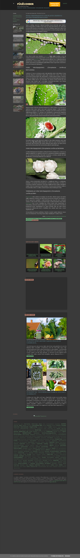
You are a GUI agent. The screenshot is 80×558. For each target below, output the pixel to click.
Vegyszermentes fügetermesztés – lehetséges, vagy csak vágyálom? (59, 255)
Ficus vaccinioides (30, 439)
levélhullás (64, 452)
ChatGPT (45, 428)
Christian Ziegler (50, 428)
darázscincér (24, 430)
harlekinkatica (56, 446)
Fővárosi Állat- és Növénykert (24, 440)
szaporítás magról (63, 460)
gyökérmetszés (31, 446)
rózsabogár (20, 460)
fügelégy (46, 443)
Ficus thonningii (23, 439)
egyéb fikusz (22, 431)
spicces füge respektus (38, 460)
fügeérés (57, 442)
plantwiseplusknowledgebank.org (56, 216)
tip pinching (60, 463)
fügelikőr (56, 443)
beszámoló (49, 425)
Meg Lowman (56, 454)
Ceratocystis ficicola (24, 428)
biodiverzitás (17, 427)
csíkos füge (63, 428)
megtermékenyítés (63, 454)
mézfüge (21, 455)
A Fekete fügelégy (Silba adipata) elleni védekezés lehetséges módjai (32, 270)
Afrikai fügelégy (27, 423)
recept (64, 458)
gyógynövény (17, 446)
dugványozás (63, 430)
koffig (31, 451)
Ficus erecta (34, 436)
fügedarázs (52, 442)
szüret (29, 461)
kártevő (14, 18)
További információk (57, 556)
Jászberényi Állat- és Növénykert (19, 449)
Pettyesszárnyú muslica (19, 458)
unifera (52, 465)
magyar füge (50, 454)
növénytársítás (63, 455)
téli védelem (48, 463)
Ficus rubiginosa (57, 437)
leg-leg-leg (47, 452)
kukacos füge (21, 452)
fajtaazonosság (17, 433)
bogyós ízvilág (33, 427)
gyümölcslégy (44, 446)
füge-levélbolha (31, 442)
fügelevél (51, 443)
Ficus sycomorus (17, 439)
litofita (24, 454)
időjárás (54, 448)
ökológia (39, 457)
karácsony (43, 449)
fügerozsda (27, 445)
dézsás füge (38, 430)
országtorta (34, 457)
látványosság (41, 452)
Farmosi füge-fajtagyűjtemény (49, 433)
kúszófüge (31, 452)
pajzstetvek (37, 59)
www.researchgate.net (48, 216)
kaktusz (33, 449)
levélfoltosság (59, 452)
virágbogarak (55, 466)
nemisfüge (58, 455)
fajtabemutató (26, 433)
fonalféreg (64, 439)
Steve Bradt (50, 460)
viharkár (50, 466)
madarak (33, 454)
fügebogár (43, 442)
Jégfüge (26, 449)
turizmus (43, 465)
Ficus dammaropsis (28, 436)
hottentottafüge (48, 448)
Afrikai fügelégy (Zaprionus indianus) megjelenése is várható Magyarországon (45, 255)
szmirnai (20, 461)
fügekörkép (40, 443)
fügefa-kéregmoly (63, 442)
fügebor (47, 442)
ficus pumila (37, 437)
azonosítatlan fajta (37, 425)
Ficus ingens (58, 436)
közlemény (63, 451)
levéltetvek (16, 454)
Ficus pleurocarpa (23, 437)
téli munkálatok (40, 463)
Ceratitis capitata (16, 428)
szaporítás (56, 460)
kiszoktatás (20, 451)
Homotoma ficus (41, 448)
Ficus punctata (43, 437)
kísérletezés (16, 451)
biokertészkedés (25, 427)
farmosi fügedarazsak (62, 433)
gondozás (63, 445)
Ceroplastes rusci (40, 428)
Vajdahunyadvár (16, 466)
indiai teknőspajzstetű (17, 16)
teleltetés (32, 463)
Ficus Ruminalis (63, 437)
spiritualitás (45, 460)
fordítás (16, 440)
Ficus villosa (41, 439)
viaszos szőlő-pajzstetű (42, 466)
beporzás (44, 425)
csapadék (58, 428)
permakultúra (63, 457)
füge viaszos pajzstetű (23, 442)
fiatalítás (43, 434)
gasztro (52, 445)
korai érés (35, 451)
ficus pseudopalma (30, 437)
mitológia (38, 455)
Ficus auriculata (55, 434)
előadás (30, 431)
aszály (20, 425)
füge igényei (54, 440)
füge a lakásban (33, 440)
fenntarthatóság (39, 434)
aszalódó (63, 424)
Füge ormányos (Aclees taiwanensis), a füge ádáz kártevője (59, 270)
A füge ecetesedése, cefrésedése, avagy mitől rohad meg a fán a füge (46, 270)
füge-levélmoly (37, 442)
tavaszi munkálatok (22, 463)
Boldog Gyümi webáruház (54, 4)
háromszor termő (63, 446)
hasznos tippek (18, 448)
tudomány (38, 465)
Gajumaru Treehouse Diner (44, 445)
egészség (16, 431)
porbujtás (36, 458)
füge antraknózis (41, 440)
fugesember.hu (53, 481)
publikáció (60, 458)
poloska (32, 458)
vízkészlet (60, 466)
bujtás (50, 427)
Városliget (24, 466)
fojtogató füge (58, 439)
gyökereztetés (24, 446)
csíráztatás (15, 430)
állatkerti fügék (35, 423)
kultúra (26, 452)
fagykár (64, 431)
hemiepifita (25, 448)
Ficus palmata (16, 437)
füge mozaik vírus (62, 440)
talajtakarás (41, 461)
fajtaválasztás (36, 433)
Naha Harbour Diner (47, 455)
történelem (22, 465)
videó (48, 466)
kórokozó (47, 451)
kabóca (29, 449)
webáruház (64, 466)
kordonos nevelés (41, 451)
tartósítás (15, 463)
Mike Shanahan (28, 455)
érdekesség (49, 431)
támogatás (46, 461)
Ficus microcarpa (63, 436)
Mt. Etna (42, 455)
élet (27, 431)
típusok (64, 463)
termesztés (54, 463)
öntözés (44, 457)
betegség (63, 425)
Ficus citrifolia (22, 436)
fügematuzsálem (62, 443)
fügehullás (22, 443)
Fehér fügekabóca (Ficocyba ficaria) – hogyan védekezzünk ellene (32, 255)
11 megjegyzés (30, 407)
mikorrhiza (34, 455)
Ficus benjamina (16, 436)
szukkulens (25, 461)
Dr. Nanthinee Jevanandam (46, 430)
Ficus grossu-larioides (47, 436)
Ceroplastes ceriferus (17, 15)
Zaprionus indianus (17, 468)
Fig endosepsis (52, 439)
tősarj (27, 465)
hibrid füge (30, 448)
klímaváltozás (26, 451)
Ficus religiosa (50, 437)
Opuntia (29, 457)
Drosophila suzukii (55, 430)
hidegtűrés (35, 448)
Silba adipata (30, 460)
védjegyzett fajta (34, 466)
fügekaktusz (28, 443)
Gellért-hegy (57, 445)
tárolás (64, 461)
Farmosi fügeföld (18, 434)
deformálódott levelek (30, 430)
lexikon (20, 454)
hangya (51, 446)
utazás (56, 465)
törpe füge (16, 465)
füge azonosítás (48, 440)
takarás (36, 461)
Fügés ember (25, 4)
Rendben (67, 556)
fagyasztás (60, 431)
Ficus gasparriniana (40, 436)
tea (28, 463)
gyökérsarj (38, 446)
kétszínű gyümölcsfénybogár (61, 449)
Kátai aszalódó (53, 449)
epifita (45, 431)
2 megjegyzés (30, 356)
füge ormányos (16, 442)
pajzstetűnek (29, 203)
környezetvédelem (54, 451)
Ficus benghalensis (62, 434)
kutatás (36, 452)
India (57, 448)
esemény (55, 431)
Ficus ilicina (53, 436)
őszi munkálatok (50, 457)
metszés (16, 455)
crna (54, 428)
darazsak (19, 430)
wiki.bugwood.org (63, 216)
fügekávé (34, 443)
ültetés (61, 465)
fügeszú (37, 445)
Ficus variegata (35, 439)
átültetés (25, 425)
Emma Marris (40, 431)
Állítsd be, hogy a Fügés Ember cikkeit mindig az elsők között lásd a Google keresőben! (47, 21)
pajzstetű (15, 21)
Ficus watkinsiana (46, 439)
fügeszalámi (32, 445)
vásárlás (28, 466)
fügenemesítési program (19, 445)
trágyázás (31, 465)
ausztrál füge (29, 425)
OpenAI (25, 457)
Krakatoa (15, 452)
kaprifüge (37, 449)
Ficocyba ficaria (48, 434)
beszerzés (54, 425)
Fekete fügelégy (25, 434)
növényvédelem (16, 19)
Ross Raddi (15, 460)
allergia (40, 423)
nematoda (53, 455)
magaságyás (38, 454)
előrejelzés (35, 431)
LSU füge (29, 454)
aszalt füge (16, 425)
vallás (21, 466)
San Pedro (25, 460)
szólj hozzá (35, 220)
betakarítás (58, 425)
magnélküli (44, 454)
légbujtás (53, 452)
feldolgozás (32, 434)
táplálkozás (60, 461)
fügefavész (16, 443)
